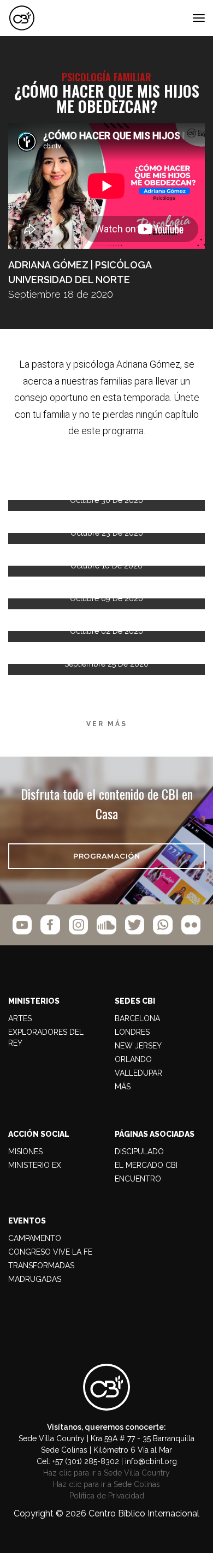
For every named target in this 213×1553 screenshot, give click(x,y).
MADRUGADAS (34, 1279)
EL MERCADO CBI (146, 1165)
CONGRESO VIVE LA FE (50, 1252)
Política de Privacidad (106, 1495)
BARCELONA (137, 1018)
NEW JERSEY (138, 1045)
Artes (20, 1018)
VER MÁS (106, 724)
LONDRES (132, 1032)
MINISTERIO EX (34, 1165)
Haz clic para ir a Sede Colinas (106, 1484)
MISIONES (25, 1151)
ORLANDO (133, 1059)
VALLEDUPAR (138, 1073)
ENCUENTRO (138, 1178)
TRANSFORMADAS (41, 1265)
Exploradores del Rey (46, 1037)
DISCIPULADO (139, 1151)
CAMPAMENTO (34, 1238)
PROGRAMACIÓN (106, 856)
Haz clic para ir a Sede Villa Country (106, 1472)
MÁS (123, 1086)
